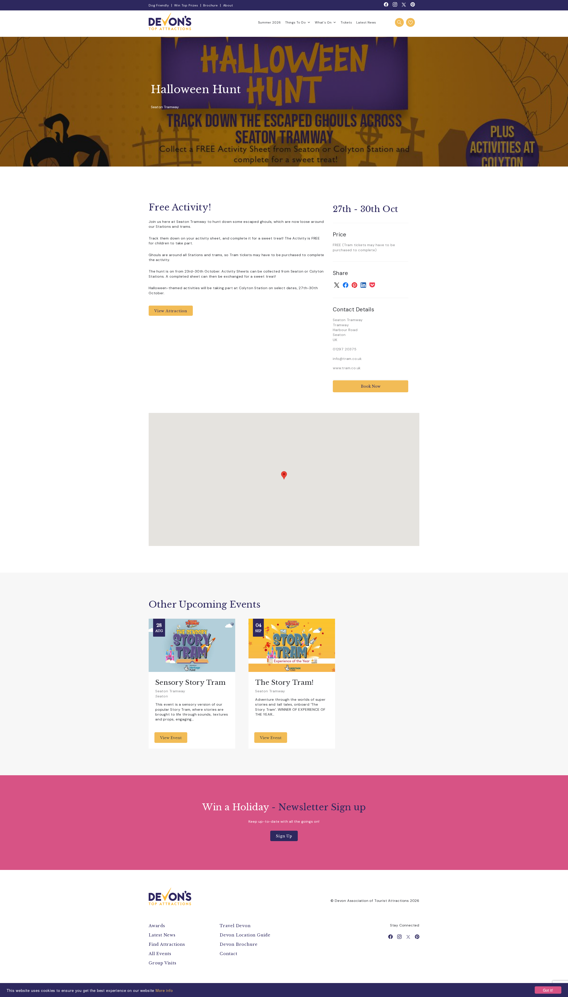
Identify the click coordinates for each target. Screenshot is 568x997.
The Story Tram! (284, 682)
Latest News (366, 22)
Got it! (548, 990)
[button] (284, 475)
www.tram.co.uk (347, 368)
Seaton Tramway (165, 107)
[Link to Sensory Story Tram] (192, 645)
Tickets (346, 22)
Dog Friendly (159, 5)
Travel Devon (235, 925)
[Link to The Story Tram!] (291, 645)
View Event (171, 738)
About (228, 5)
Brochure (210, 5)
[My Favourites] (410, 22)
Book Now (371, 386)
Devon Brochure (239, 944)
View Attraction (170, 311)
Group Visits (163, 963)
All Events (160, 953)
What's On (323, 22)
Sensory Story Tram (190, 682)
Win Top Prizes (186, 5)
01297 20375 (345, 349)
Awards (157, 925)
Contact (228, 953)
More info (164, 990)
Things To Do (295, 22)
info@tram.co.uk (347, 358)
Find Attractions (167, 944)
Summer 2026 (269, 22)
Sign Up (284, 836)
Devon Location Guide (245, 935)
